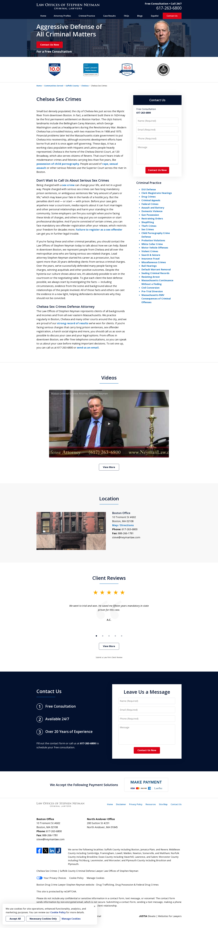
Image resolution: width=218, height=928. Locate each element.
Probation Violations (153, 240)
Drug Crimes (148, 196)
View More (109, 467)
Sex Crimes (147, 229)
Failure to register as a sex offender (99, 229)
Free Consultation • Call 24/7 (163, 3)
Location (109, 498)
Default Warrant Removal (156, 269)
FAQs (126, 15)
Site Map (163, 804)
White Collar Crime (152, 244)
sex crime (68, 185)
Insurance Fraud (150, 258)
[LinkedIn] (52, 850)
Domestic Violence (151, 211)
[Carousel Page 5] (121, 636)
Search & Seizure (150, 254)
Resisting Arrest (150, 276)
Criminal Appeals (150, 200)
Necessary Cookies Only (43, 918)
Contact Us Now (49, 44)
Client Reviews (109, 578)
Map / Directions (123, 525)
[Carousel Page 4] (115, 636)
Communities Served (53, 85)
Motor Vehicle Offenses (154, 247)
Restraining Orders (152, 218)
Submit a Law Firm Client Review (109, 657)
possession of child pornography (57, 164)
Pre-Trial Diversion (152, 291)
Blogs (140, 15)
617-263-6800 (169, 8)
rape (105, 164)
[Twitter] (45, 850)
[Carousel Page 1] (96, 636)
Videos (109, 377)
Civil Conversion (150, 287)
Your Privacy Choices (55, 877)
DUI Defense (148, 189)
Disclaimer (121, 804)
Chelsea (85, 85)
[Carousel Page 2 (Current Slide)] (103, 636)
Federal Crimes (149, 203)
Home (43, 15)
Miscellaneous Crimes (153, 262)
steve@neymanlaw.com (126, 537)
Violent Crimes (149, 251)
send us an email (88, 347)
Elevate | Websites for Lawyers (160, 916)
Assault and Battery (152, 207)
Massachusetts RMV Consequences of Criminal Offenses (156, 298)
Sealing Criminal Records (155, 273)
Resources (151, 804)
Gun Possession (150, 214)
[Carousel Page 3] (109, 636)
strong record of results (72, 323)
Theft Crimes (148, 225)
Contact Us (172, 15)
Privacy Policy (135, 804)
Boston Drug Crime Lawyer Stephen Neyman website (65, 884)
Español (154, 15)
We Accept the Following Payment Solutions (84, 784)
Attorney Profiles (62, 15)
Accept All (15, 918)
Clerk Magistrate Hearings (156, 192)
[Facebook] (39, 850)
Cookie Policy (76, 877)
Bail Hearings (149, 265)
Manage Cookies (95, 877)
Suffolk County (72, 85)
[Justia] (58, 850)
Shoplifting (147, 222)
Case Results (109, 15)
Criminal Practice (87, 15)
